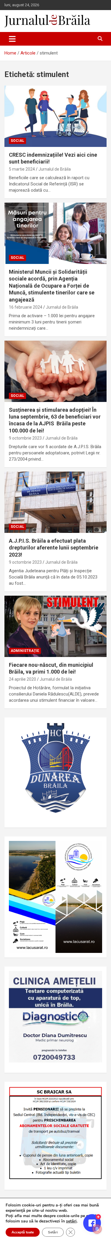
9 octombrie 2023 (25, 438)
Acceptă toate (23, 1232)
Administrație (25, 651)
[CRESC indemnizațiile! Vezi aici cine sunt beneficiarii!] (55, 116)
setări (71, 1221)
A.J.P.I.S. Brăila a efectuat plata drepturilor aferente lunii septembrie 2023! (53, 548)
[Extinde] (94, 979)
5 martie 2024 (22, 169)
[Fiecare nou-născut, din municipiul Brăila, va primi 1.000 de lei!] (55, 626)
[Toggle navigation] (12, 39)
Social (17, 141)
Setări (53, 1232)
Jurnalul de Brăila (54, 169)
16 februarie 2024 (25, 307)
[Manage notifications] (97, 1229)
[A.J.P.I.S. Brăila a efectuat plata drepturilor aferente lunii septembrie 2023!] (55, 502)
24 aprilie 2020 (22, 679)
